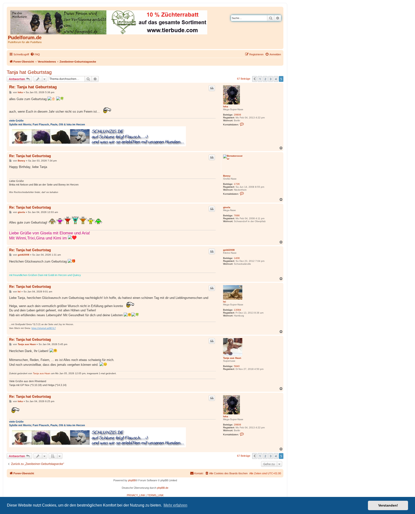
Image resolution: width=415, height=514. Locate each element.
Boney (227, 175)
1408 (237, 258)
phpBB (132, 480)
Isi (224, 301)
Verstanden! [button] (388, 505)
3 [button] (270, 79)
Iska (225, 106)
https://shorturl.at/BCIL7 (43, 328)
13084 (237, 309)
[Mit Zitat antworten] (212, 88)
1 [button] (260, 79)
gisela (226, 207)
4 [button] (276, 79)
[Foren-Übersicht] (109, 21)
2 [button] (265, 79)
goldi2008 (229, 250)
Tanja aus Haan (232, 358)
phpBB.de (162, 487)
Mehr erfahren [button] (175, 505)
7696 (237, 215)
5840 (237, 366)
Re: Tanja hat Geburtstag (33, 87)
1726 (237, 184)
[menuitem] (35, 54)
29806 (237, 114)
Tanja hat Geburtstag (29, 72)
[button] (254, 79)
